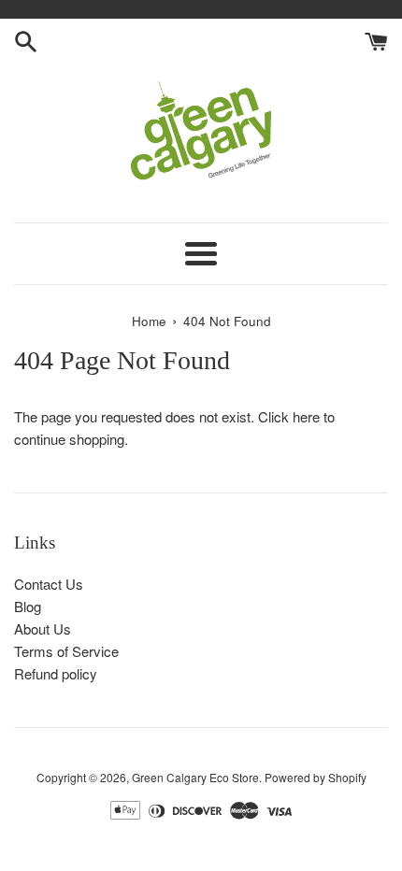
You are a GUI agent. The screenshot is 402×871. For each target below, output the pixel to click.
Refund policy (55, 673)
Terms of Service (66, 651)
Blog (27, 606)
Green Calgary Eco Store (195, 777)
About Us (42, 628)
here (306, 416)
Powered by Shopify (315, 777)
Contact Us (48, 583)
